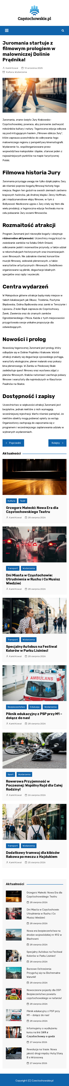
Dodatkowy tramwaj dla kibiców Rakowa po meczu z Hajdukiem (33, 855)
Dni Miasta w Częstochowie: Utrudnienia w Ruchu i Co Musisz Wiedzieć (33, 579)
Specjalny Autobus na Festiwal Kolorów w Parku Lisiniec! (31, 649)
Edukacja (35, 707)
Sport (10, 774)
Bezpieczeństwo (16, 707)
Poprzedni (15, 443)
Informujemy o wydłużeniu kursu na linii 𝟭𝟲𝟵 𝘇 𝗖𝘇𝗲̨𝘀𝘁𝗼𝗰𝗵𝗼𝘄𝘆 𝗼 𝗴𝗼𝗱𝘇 (42, 1032)
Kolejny (56, 443)
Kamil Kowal (12, 68)
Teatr (22, 501)
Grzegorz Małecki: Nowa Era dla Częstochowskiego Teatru (32, 510)
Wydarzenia (21, 72)
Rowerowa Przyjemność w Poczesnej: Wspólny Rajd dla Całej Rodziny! (34, 785)
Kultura (10, 72)
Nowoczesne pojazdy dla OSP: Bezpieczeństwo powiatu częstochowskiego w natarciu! (44, 994)
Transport (13, 568)
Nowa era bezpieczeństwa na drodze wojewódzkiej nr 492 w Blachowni (44, 934)
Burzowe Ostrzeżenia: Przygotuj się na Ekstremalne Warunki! (43, 972)
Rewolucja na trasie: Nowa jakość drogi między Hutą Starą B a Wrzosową (45, 1053)
